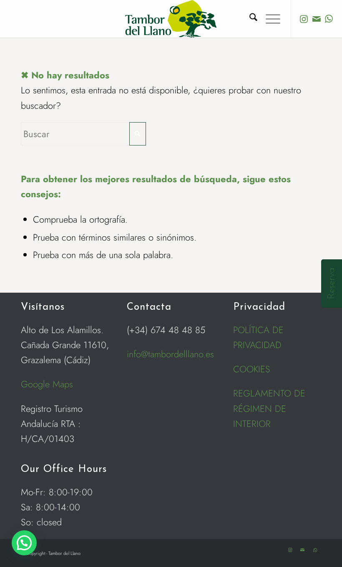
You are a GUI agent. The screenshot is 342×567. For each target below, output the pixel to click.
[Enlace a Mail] (316, 19)
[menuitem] (249, 19)
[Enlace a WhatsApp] (329, 19)
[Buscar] (249, 19)
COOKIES (251, 369)
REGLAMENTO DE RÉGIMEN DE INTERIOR (269, 408)
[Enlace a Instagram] (304, 19)
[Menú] (268, 19)
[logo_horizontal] (171, 19)
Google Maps (47, 384)
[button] (24, 542)
